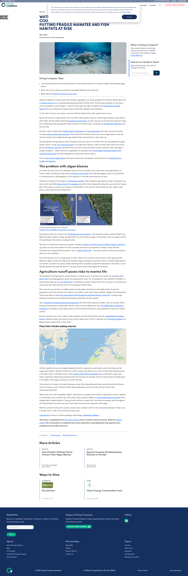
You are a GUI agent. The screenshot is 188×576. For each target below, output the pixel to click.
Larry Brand (44, 415)
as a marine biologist (65, 144)
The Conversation (72, 419)
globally (52, 161)
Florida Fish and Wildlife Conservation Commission (57, 230)
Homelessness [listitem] (130, 554)
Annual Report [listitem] (12, 557)
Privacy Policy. (126, 12)
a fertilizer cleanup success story (64, 93)
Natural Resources (70, 435)
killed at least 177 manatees (67, 184)
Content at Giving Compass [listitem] (16, 554)
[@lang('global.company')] (9, 5)
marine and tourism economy (57, 134)
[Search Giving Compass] (160, 5)
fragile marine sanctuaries (73, 131)
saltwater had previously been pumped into (61, 302)
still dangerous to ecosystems (79, 234)
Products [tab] (153, 5)
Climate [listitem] (127, 545)
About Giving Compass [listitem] (15, 545)
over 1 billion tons (65, 282)
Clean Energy (55, 435)
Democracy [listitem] (129, 548)
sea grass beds (94, 131)
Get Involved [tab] (142, 5)
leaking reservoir (47, 103)
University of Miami (91, 415)
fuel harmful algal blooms (55, 158)
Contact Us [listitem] (69, 554)
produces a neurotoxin (80, 173)
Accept (129, 17)
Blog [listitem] (8, 548)
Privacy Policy (143, 570)
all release (49, 147)
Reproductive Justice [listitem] (132, 557)
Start (133, 65)
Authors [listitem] (68, 548)
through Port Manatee (113, 123)
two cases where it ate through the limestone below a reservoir (85, 295)
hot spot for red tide (76, 181)
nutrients (57, 147)
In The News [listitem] (11, 551)
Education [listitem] (128, 551)
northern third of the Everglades (85, 374)
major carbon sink (84, 250)
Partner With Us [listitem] (71, 551)
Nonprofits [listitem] (69, 545)
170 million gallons (115, 319)
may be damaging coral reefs (108, 397)
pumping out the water (78, 121)
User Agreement (175, 570)
